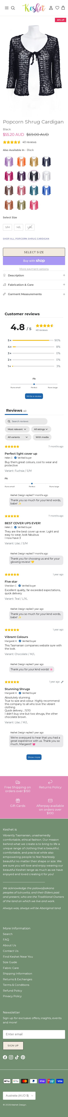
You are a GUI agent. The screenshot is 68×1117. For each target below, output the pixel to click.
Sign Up (13, 1045)
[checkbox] (42, 437)
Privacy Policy (12, 996)
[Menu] (7, 8)
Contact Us (10, 951)
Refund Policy (12, 990)
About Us (9, 945)
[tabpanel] (34, 590)
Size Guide (10, 962)
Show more (34, 757)
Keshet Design (18, 1104)
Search (8, 934)
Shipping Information (17, 973)
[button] (34, 340)
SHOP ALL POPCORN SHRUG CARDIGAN (26, 238)
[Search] (15, 8)
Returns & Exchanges (17, 979)
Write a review (34, 396)
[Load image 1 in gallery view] (34, 66)
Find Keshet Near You (18, 956)
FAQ (6, 939)
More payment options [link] (34, 269)
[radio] (9, 162)
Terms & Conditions (16, 985)
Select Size (10, 217)
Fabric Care (11, 968)
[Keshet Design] (34, 8)
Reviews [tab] (16, 410)
